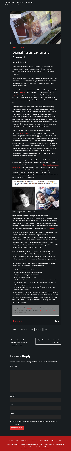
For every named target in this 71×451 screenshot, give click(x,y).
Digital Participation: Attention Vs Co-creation (49, 341)
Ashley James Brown (27, 133)
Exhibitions (24, 441)
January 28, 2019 (18, 48)
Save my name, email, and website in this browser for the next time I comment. (35, 423)
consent (24, 330)
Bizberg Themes (44, 447)
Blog (52, 441)
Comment (13, 367)
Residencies (44, 441)
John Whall (18, 321)
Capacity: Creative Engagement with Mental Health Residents (19, 342)
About (11, 441)
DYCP (59, 441)
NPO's (29, 308)
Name (12, 396)
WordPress (24, 447)
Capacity (15, 95)
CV (17, 441)
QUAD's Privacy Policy (47, 310)
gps (46, 330)
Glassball (23, 92)
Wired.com (52, 228)
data (31, 330)
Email (12, 405)
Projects (34, 441)
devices (38, 330)
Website (12, 413)
